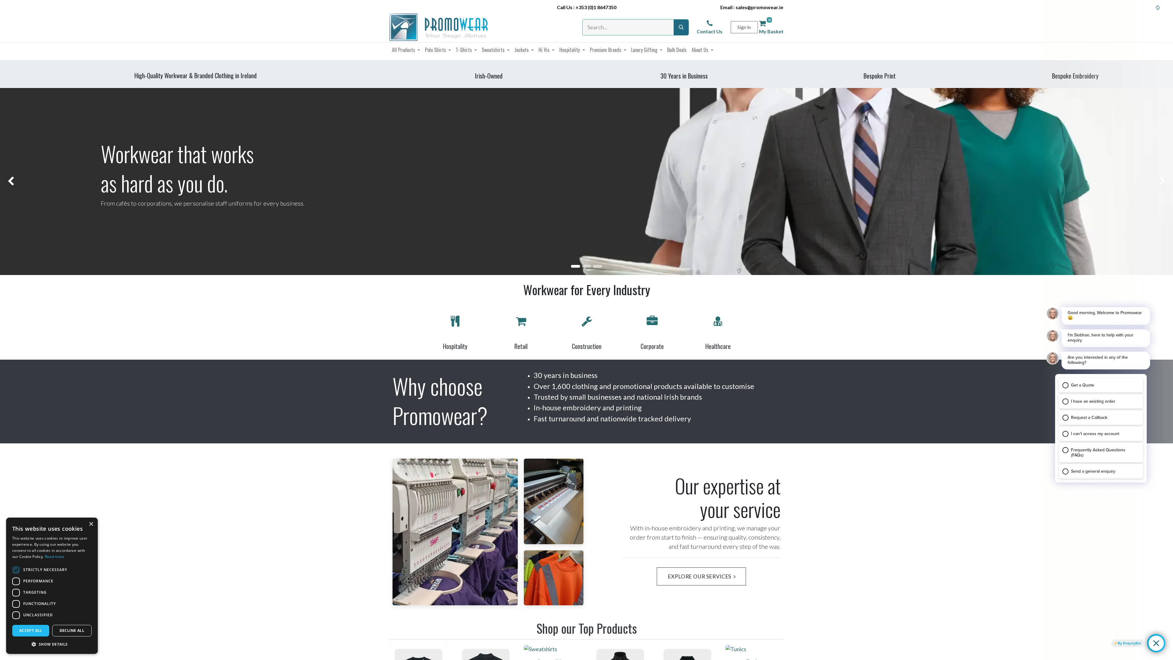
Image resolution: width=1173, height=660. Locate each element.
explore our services (699, 576)
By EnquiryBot (1129, 643)
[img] (47, 181)
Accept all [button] (30, 630)
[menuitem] (405, 50)
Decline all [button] (72, 630)
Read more (54, 556)
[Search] (681, 27)
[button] (52, 644)
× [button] (91, 524)
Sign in (744, 27)
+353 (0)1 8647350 (596, 7)
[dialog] (52, 586)
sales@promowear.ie (759, 7)
